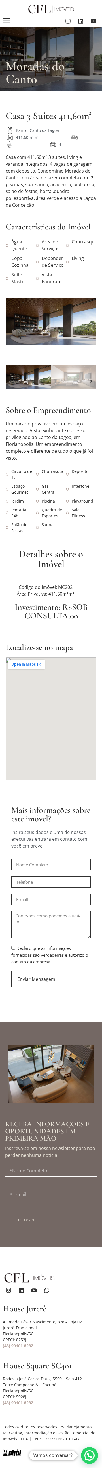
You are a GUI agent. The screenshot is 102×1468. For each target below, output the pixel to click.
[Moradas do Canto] (51, 321)
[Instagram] (68, 21)
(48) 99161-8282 (18, 1345)
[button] (13, 330)
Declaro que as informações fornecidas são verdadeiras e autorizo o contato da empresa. (49, 955)
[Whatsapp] (46, 1290)
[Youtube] (93, 21)
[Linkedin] (80, 21)
